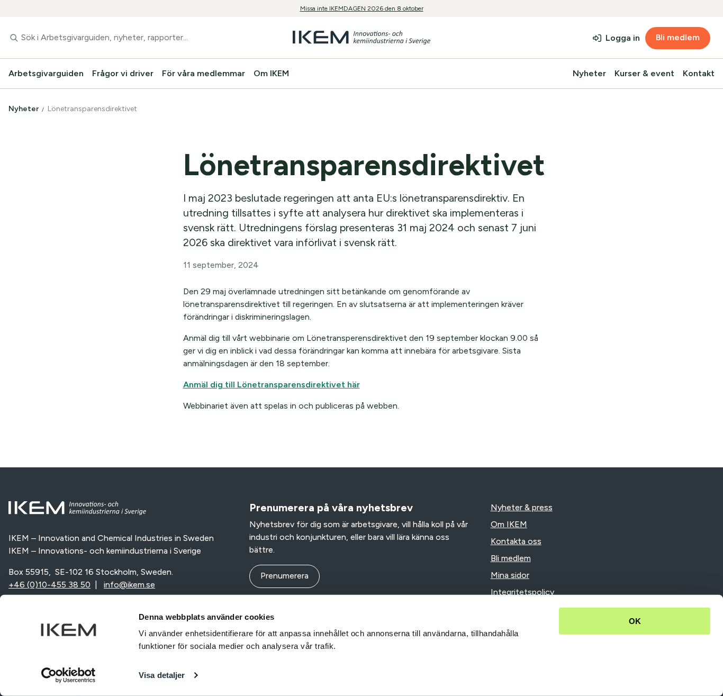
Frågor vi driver (122, 73)
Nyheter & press (522, 507)
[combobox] (120, 37)
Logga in (622, 38)
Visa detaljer (162, 675)
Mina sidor (510, 575)
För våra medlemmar (203, 73)
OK (635, 621)
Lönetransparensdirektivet (93, 108)
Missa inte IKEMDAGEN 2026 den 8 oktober (361, 8)
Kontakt (699, 73)
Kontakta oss (516, 541)
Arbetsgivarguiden (46, 73)
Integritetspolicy (522, 592)
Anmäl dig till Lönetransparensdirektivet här (271, 384)
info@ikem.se (129, 585)
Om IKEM (271, 73)
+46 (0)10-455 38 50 (49, 585)
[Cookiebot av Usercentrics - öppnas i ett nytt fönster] (68, 675)
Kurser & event (644, 73)
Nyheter (589, 73)
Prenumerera (284, 576)
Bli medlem (678, 37)
